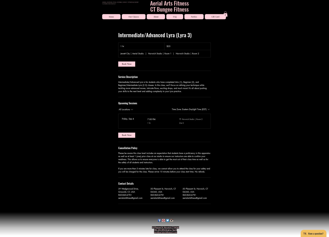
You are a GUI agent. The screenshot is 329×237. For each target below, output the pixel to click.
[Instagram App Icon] (171, 220)
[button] (133, 16)
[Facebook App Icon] (159, 220)
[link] (126, 64)
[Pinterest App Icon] (163, 220)
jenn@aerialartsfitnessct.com (165, 232)
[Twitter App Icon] (167, 220)
